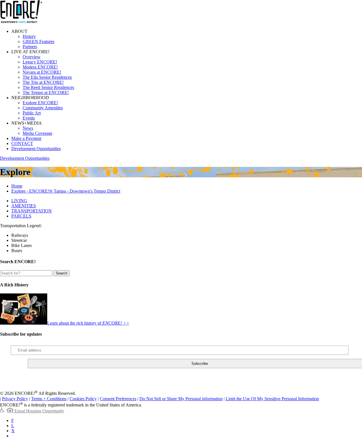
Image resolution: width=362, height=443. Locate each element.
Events (29, 118)
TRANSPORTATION (31, 210)
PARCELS (21, 216)
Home (16, 186)
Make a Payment (26, 138)
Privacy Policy (15, 398)
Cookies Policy (83, 398)
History (29, 36)
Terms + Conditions (48, 398)
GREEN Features (38, 41)
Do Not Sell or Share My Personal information (181, 398)
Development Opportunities (36, 148)
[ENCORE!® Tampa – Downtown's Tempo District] (21, 21)
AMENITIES (23, 205)
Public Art (32, 112)
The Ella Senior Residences (47, 77)
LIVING (19, 200)
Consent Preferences (118, 398)
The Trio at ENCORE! (43, 82)
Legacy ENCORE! (40, 61)
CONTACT (22, 143)
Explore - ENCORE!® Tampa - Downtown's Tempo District (65, 191)
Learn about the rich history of (88, 323)
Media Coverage (37, 133)
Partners (30, 46)
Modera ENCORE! (40, 67)
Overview (31, 56)
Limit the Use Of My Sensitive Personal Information (272, 398)
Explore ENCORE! (40, 102)
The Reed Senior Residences (48, 87)
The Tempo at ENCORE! (46, 92)
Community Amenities (43, 107)
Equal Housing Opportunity (38, 410)
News (28, 128)
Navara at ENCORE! (42, 72)
